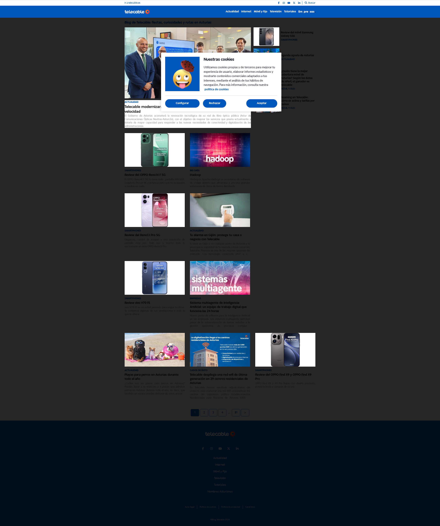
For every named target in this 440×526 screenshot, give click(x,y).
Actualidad (232, 11)
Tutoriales (290, 11)
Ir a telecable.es (132, 3)
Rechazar (214, 103)
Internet (246, 11)
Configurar (182, 103)
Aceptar (262, 103)
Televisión (276, 11)
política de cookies (217, 89)
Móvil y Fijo (260, 11)
